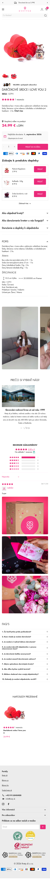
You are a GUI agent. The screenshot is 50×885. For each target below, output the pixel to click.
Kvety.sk (4, 775)
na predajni (21, 121)
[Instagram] (3, 804)
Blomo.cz (5, 780)
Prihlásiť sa (43, 827)
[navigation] (2, 2)
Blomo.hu (5, 785)
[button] (8, 100)
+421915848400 (13, 795)
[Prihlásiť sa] (42, 9)
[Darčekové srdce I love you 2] (15, 713)
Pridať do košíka (32, 147)
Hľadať (45, 15)
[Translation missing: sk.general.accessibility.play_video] (20, 338)
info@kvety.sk (10, 799)
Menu (3, 9)
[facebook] (8, 804)
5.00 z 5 (31, 449)
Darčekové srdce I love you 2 (14, 732)
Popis (5, 241)
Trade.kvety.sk (7, 790)
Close (24, 809)
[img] (7, 484)
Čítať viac (18, 111)
